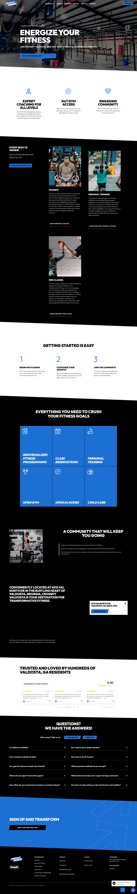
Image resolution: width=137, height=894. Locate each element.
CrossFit (36, 860)
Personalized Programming (42, 872)
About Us (62, 861)
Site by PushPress (39, 885)
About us (84, 4)
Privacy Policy (88, 861)
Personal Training (39, 863)
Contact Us (62, 865)
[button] (50, 3)
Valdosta (112, 868)
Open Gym (37, 869)
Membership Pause (65, 869)
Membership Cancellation (67, 874)
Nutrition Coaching (40, 876)
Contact (92, 4)
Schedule (67, 4)
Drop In (59, 4)
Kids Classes (38, 866)
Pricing (76, 4)
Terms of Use (88, 865)
